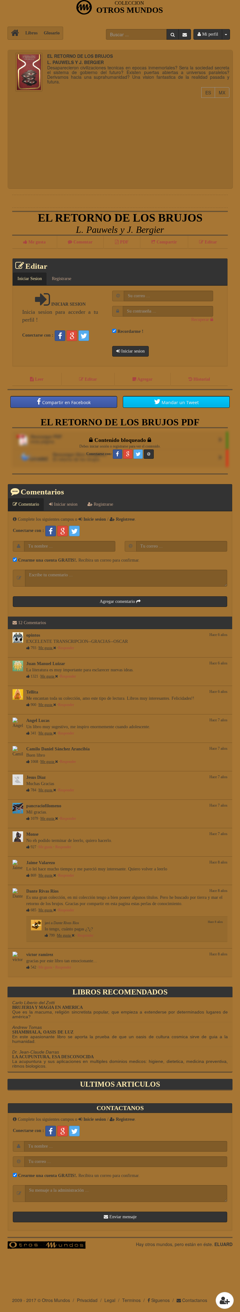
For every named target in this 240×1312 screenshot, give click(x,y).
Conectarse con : (37, 335)
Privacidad (87, 1300)
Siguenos (160, 1300)
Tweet (180, 402)
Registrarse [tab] (61, 278)
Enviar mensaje (122, 1216)
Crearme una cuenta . (47, 560)
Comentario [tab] (28, 504)
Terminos (131, 1300)
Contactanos (194, 1300)
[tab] (222, 276)
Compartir (66, 402)
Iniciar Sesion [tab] (30, 278)
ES (210, 92)
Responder (66, 648)
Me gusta (45, 648)
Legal (109, 1300)
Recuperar (200, 319)
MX (224, 92)
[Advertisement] (120, 141)
